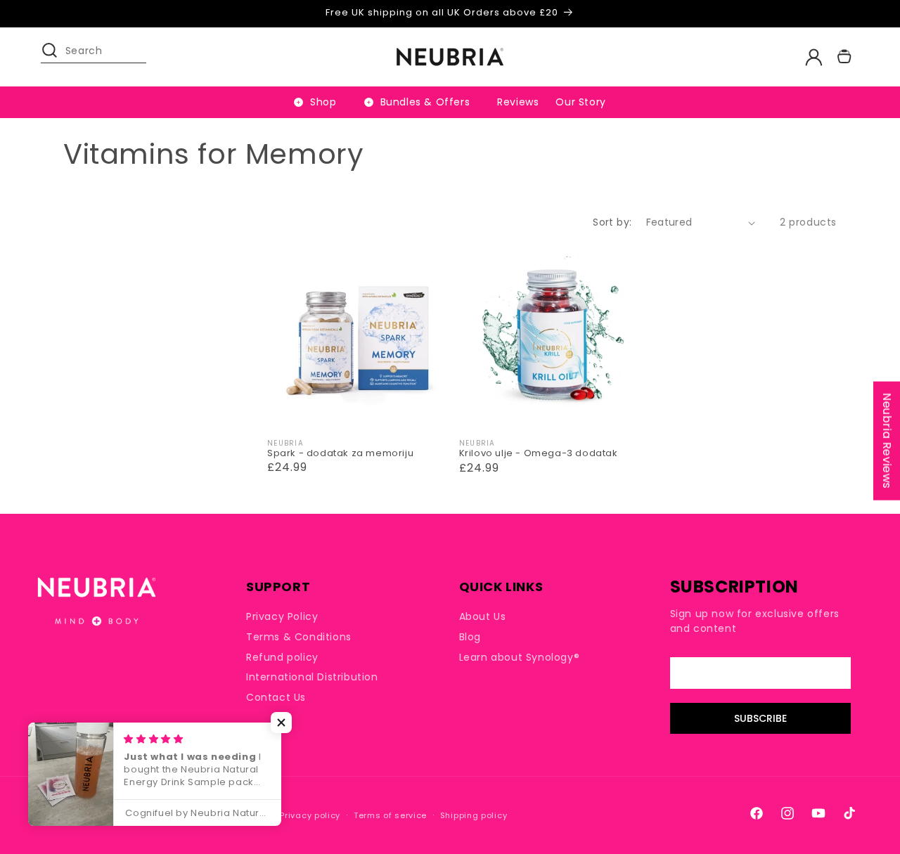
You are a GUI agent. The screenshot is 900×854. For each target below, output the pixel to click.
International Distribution (312, 677)
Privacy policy (310, 815)
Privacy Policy (282, 616)
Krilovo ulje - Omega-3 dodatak (538, 454)
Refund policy (282, 657)
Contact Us (276, 697)
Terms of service (390, 815)
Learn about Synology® (519, 657)
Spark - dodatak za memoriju (340, 454)
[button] (56, 56)
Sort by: (612, 222)
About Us (482, 616)
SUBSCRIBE (760, 718)
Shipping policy (474, 815)
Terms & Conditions (299, 637)
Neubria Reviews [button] (887, 440)
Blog (470, 637)
